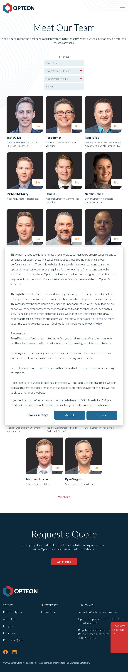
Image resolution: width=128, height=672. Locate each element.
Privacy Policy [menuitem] (49, 604)
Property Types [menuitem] (12, 612)
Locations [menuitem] (9, 633)
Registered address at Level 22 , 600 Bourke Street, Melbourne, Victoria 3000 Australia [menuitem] (100, 633)
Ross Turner (53, 137)
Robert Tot (92, 137)
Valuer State (52, 63)
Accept (69, 415)
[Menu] (122, 8)
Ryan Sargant (73, 479)
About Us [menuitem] (9, 619)
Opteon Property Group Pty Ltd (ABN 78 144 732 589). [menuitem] (100, 621)
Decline (102, 415)
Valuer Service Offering (58, 70)
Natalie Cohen (94, 194)
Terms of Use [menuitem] (48, 612)
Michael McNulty (17, 194)
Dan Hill (51, 194)
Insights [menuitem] (8, 626)
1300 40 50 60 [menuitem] (86, 604)
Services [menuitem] (8, 604)
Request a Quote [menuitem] (13, 640)
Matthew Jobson (37, 479)
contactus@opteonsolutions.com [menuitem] (97, 612)
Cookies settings (37, 415)
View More (64, 497)
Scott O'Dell (14, 137)
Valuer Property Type (57, 78)
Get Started (64, 561)
